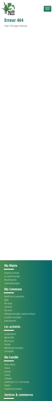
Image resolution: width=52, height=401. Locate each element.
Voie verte (8, 310)
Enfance (7, 368)
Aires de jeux (9, 340)
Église (6, 300)
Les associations (10, 334)
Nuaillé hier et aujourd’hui (14, 296)
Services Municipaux (12, 283)
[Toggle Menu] (47, 8)
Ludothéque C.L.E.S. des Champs (16, 381)
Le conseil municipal (12, 276)
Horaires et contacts (11, 272)
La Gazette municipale (12, 317)
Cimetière (8, 306)
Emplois (7, 385)
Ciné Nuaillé (9, 351)
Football (7, 344)
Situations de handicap (13, 388)
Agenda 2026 (9, 337)
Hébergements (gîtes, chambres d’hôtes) (19, 313)
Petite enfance (9, 364)
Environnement (10, 320)
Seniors (7, 375)
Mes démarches (10, 279)
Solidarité (8, 378)
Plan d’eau (8, 303)
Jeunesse (7, 371)
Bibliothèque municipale (13, 347)
